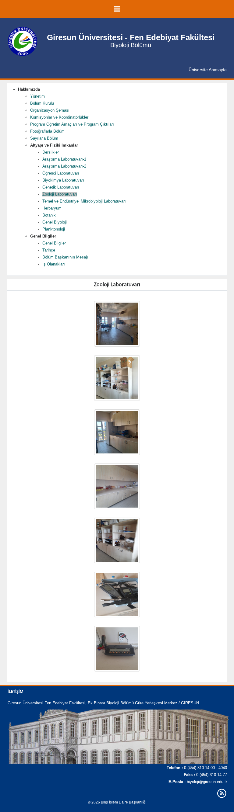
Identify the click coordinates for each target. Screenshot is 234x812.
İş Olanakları (53, 264)
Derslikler (50, 152)
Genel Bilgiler (54, 243)
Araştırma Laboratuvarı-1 (64, 159)
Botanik (49, 215)
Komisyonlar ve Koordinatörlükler (59, 117)
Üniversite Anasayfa (208, 69)
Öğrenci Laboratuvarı (60, 173)
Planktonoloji (53, 229)
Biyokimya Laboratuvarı (63, 180)
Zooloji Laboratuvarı (59, 194)
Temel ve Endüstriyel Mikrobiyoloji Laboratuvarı (84, 201)
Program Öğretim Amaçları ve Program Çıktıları (72, 124)
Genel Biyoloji (54, 222)
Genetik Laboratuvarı (60, 187)
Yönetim (37, 96)
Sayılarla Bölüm (44, 138)
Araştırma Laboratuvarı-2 (64, 166)
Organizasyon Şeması (49, 110)
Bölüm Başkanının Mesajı (65, 257)
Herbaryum (52, 208)
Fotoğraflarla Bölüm (47, 131)
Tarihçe (48, 250)
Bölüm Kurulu (42, 103)
